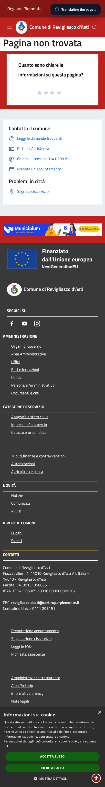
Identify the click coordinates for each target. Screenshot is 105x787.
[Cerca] (95, 27)
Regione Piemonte (24, 8)
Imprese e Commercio (29, 424)
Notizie (17, 495)
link (6, 746)
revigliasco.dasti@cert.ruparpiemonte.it (45, 602)
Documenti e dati (25, 393)
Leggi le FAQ (21, 646)
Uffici (15, 362)
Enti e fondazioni (25, 369)
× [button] (99, 712)
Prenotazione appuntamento (35, 631)
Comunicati (20, 503)
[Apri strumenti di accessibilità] (96, 778)
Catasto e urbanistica (28, 432)
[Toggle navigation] (10, 27)
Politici (16, 377)
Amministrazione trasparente (35, 678)
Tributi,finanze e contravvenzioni (38, 456)
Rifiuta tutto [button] (52, 768)
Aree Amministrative (28, 354)
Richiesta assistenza (28, 654)
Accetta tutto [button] (52, 756)
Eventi (16, 541)
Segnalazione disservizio (31, 638)
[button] (52, 778)
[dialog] (52, 747)
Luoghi (16, 533)
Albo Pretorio (22, 685)
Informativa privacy (27, 693)
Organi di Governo (26, 346)
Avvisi (16, 511)
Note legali (20, 701)
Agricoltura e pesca (27, 471)
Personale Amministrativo (32, 385)
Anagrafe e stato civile (29, 417)
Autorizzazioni (23, 464)
